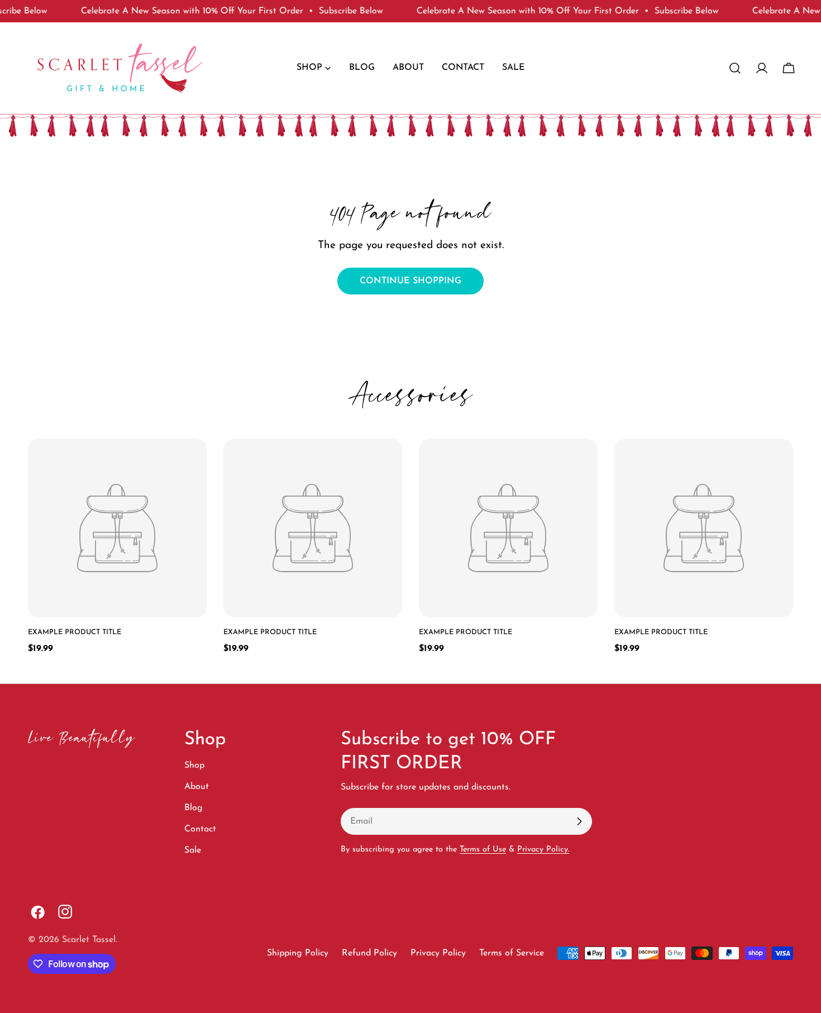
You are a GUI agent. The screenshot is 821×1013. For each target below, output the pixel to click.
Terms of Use (483, 849)
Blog (193, 807)
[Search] (735, 68)
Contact (200, 829)
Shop (194, 765)
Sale (192, 850)
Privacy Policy (438, 953)
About (196, 786)
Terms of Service (511, 953)
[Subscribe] (579, 821)
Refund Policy (369, 953)
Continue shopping (410, 281)
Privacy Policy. (543, 849)
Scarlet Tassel (89, 939)
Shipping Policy (297, 953)
